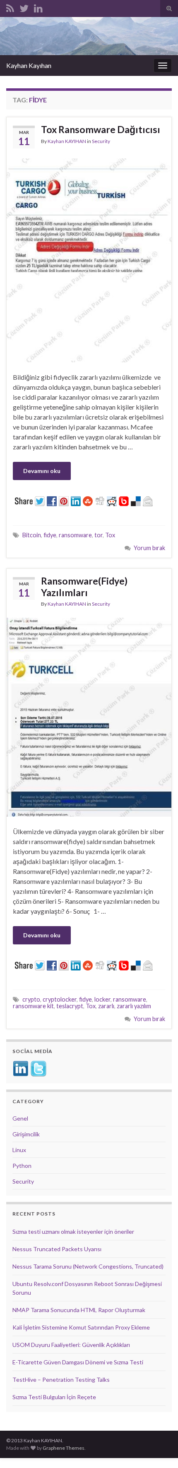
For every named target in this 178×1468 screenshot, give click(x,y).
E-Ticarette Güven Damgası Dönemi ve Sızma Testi (77, 1362)
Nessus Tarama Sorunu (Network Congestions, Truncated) (88, 1266)
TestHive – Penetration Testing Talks (61, 1379)
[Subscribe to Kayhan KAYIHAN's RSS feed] (10, 7)
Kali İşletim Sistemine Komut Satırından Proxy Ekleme (81, 1327)
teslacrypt (69, 1005)
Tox (110, 535)
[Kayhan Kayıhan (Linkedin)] (38, 7)
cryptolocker (60, 999)
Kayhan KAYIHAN (67, 141)
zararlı (106, 1005)
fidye (49, 535)
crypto (31, 999)
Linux (19, 1149)
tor (98, 535)
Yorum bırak (149, 547)
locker (102, 999)
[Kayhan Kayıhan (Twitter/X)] (24, 7)
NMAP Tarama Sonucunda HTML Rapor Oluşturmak (78, 1309)
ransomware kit (33, 1005)
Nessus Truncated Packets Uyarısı (56, 1248)
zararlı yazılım (134, 1005)
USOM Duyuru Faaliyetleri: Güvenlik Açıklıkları (71, 1344)
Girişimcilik (26, 1134)
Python (21, 1165)
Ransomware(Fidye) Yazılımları (84, 586)
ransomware (75, 535)
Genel (20, 1118)
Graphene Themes (63, 1448)
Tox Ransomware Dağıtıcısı (100, 129)
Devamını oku (41, 470)
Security (101, 141)
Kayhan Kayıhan (28, 65)
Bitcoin (31, 535)
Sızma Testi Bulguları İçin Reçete (54, 1396)
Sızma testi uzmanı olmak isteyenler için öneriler (73, 1231)
